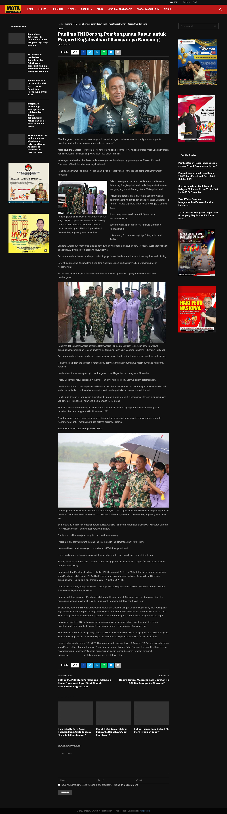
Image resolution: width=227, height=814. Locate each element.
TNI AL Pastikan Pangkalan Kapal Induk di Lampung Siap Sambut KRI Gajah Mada (198, 215)
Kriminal (58, 9)
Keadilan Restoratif (120, 9)
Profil (195, 2)
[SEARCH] (215, 26)
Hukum (42, 9)
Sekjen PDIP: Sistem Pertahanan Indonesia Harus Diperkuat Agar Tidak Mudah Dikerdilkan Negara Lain (84, 683)
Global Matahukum (148, 9)
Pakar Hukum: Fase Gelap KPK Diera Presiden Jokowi (151, 731)
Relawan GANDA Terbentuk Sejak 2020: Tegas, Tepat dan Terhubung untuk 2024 (37, 87)
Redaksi (186, 2)
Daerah (85, 9)
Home (30, 9)
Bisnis (167, 9)
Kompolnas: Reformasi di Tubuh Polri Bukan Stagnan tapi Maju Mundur (37, 40)
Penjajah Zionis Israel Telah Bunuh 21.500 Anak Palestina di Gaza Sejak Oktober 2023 (196, 176)
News (71, 9)
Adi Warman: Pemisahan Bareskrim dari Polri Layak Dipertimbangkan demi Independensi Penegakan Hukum (38, 63)
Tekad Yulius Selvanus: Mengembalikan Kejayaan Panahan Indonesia (196, 202)
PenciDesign (145, 811)
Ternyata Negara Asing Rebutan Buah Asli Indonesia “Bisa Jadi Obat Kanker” (74, 732)
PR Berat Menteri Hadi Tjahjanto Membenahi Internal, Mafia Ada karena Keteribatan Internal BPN (37, 144)
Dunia (100, 9)
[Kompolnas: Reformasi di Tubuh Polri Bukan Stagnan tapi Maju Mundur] (16, 38)
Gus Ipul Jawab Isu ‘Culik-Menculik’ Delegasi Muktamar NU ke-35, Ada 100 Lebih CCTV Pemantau (198, 189)
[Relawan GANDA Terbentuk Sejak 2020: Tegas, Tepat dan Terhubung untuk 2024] (16, 84)
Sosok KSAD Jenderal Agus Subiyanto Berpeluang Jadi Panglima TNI (111, 732)
